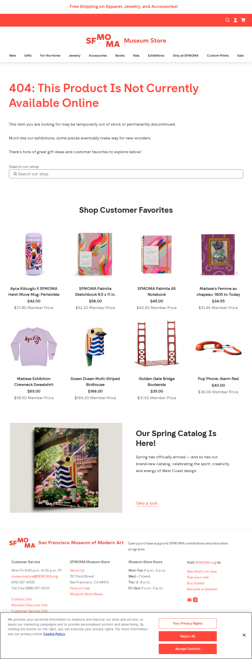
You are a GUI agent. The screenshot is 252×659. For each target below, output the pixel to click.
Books (120, 55)
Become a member (202, 589)
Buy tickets (195, 583)
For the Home (50, 55)
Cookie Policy (54, 634)
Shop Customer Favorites (126, 211)
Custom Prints (218, 55)
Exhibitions (156, 55)
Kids (136, 55)
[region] (126, 635)
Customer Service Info (29, 611)
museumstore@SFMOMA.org (34, 576)
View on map (80, 588)
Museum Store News (86, 594)
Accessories (98, 55)
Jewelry (74, 55)
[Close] (244, 635)
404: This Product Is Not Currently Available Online (104, 96)
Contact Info (21, 599)
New (12, 55)
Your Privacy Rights (188, 623)
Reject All (187, 636)
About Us (77, 570)
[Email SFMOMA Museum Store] (189, 601)
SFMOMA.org (205, 562)
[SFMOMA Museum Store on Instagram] (195, 601)
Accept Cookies (187, 649)
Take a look (147, 503)
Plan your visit (198, 577)
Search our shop (24, 167)
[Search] (228, 20)
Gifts (28, 55)
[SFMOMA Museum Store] (126, 40)
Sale (240, 55)
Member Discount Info (29, 605)
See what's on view (202, 571)
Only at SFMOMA (186, 55)
